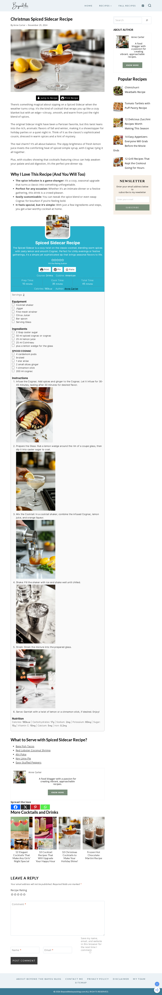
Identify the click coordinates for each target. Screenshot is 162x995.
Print (46, 269)
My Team (139, 979)
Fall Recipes (127, 5)
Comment (19, 904)
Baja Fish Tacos (25, 746)
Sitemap (81, 982)
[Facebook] (15, 807)
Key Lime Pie (23, 758)
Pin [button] (59, 269)
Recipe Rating (19, 890)
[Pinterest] (142, 5)
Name (16, 950)
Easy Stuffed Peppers (28, 762)
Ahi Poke (21, 754)
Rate (71, 269)
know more (57, 792)
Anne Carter (19, 25)
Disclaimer (121, 979)
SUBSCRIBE (132, 207)
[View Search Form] (149, 6)
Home (89, 5)
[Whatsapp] (45, 807)
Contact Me (74, 979)
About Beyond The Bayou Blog (38, 979)
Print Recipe (71, 97)
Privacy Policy (98, 979)
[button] (52, 260)
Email (48, 950)
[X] (25, 807)
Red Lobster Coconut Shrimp (33, 750)
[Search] (147, 20)
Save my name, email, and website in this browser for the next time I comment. (91, 944)
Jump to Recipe (48, 97)
